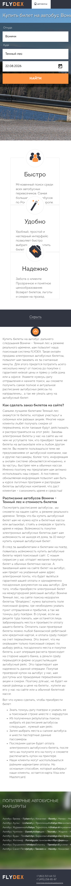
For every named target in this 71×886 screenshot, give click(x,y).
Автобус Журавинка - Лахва (19, 827)
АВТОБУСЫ (42, 4)
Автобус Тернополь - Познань (42, 827)
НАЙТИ (35, 78)
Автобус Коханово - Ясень (40, 819)
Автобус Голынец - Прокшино (42, 845)
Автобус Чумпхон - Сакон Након (21, 832)
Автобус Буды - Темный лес (19, 836)
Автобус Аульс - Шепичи (17, 823)
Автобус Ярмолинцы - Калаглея (43, 823)
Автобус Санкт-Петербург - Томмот (23, 849)
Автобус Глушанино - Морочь (19, 845)
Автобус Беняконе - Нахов (40, 849)
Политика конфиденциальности (49, 883)
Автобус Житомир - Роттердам (20, 840)
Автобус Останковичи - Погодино (44, 840)
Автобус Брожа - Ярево (16, 819)
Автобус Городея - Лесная (40, 832)
